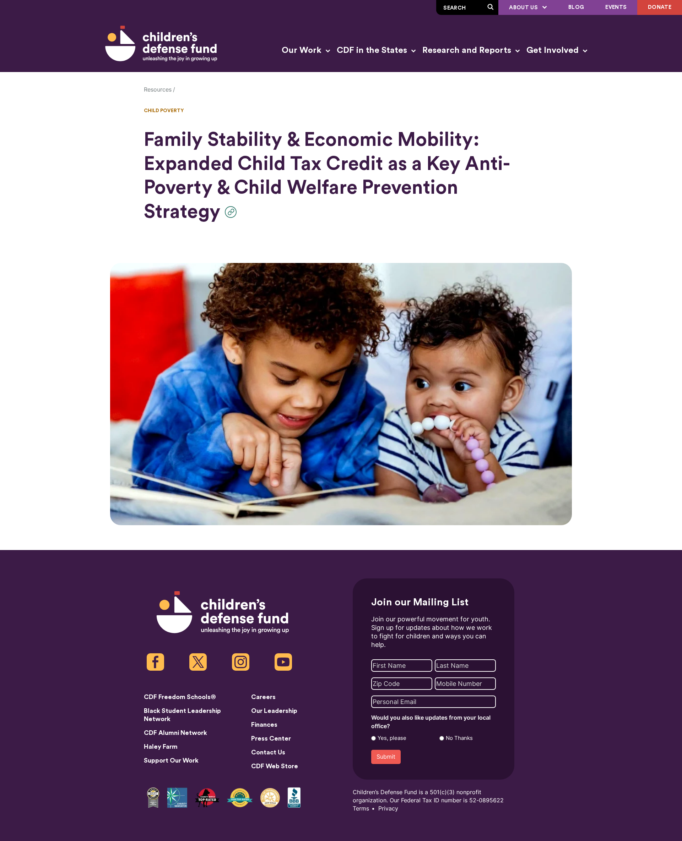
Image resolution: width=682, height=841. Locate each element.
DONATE (659, 7)
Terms (361, 808)
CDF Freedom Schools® (180, 697)
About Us (524, 7)
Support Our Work (171, 760)
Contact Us (268, 752)
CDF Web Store (274, 766)
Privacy (388, 808)
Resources (158, 90)
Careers (263, 697)
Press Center (271, 738)
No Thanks (459, 738)
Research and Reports (467, 50)
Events (616, 7)
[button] (232, 212)
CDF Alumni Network (175, 733)
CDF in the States (373, 50)
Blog (576, 7)
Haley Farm (161, 746)
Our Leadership (274, 711)
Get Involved (553, 50)
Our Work (303, 50)
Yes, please (392, 738)
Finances (264, 724)
